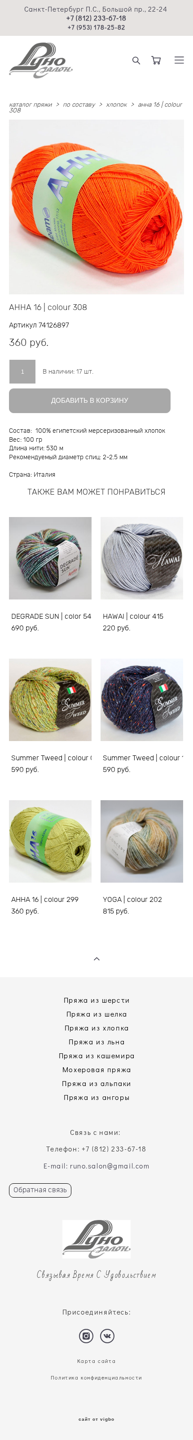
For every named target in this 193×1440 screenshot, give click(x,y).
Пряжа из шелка (96, 1013)
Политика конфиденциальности (96, 1377)
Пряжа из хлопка (97, 1027)
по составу (79, 105)
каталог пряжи (30, 105)
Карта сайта (96, 1361)
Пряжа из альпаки (97, 1083)
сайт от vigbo (96, 1419)
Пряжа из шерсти (97, 1000)
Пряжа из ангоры (97, 1097)
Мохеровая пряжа (97, 1069)
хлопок (116, 105)
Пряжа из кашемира (97, 1055)
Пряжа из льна (97, 1041)
